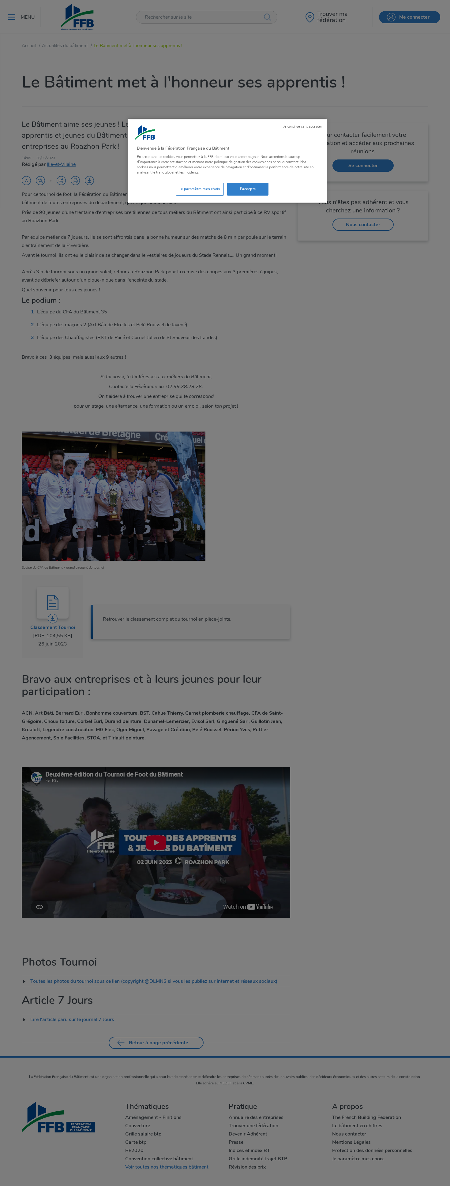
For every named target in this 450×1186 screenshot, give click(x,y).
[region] (227, 161)
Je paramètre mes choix (199, 188)
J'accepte (248, 188)
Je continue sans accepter (302, 126)
